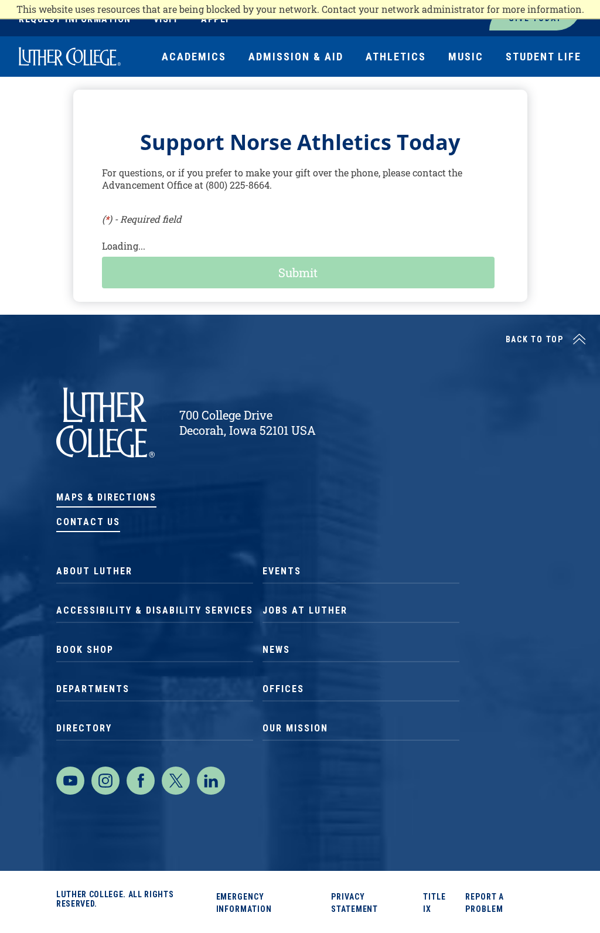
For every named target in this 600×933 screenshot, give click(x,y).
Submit (298, 272)
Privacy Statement (354, 903)
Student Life (543, 56)
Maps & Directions (106, 497)
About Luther (94, 571)
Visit (166, 19)
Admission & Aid (295, 56)
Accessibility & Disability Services (154, 610)
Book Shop (85, 649)
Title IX (434, 903)
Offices (283, 688)
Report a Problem (484, 903)
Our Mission (295, 728)
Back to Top (535, 339)
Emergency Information (244, 903)
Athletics (396, 56)
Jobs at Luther (304, 610)
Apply (215, 19)
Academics (194, 56)
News (276, 649)
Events (281, 571)
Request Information (75, 19)
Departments (92, 688)
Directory (84, 728)
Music (465, 56)
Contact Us (88, 521)
